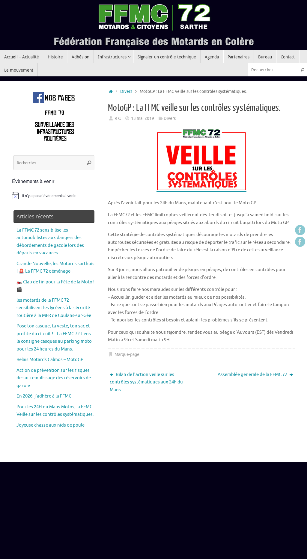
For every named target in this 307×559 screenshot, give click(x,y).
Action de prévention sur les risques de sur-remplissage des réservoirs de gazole (53, 378)
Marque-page (127, 354)
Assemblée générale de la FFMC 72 (253, 374)
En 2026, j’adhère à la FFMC (43, 396)
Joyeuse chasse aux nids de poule (50, 425)
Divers (126, 91)
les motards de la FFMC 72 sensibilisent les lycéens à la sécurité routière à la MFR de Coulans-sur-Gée (53, 307)
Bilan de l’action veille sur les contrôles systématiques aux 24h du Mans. (146, 382)
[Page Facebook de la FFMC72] (300, 230)
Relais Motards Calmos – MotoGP (49, 359)
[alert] (54, 195)
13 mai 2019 (142, 118)
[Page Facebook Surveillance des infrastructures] (300, 242)
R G (118, 118)
